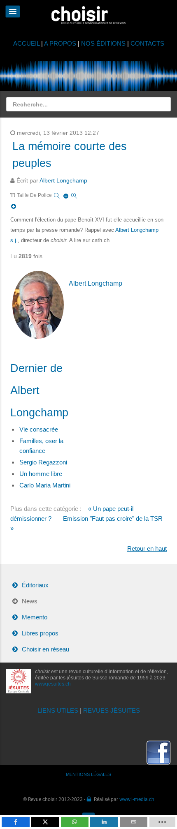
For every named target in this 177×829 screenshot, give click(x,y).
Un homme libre (40, 473)
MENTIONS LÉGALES (88, 774)
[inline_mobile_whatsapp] (74, 822)
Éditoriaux (35, 585)
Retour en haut (147, 548)
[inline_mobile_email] (133, 822)
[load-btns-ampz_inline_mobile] (162, 822)
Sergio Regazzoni (43, 462)
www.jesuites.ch (53, 684)
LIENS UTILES (57, 710)
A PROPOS (60, 43)
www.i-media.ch (136, 799)
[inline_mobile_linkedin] (104, 822)
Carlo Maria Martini (44, 485)
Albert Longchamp (63, 181)
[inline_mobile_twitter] (45, 822)
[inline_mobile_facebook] (15, 822)
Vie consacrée (38, 429)
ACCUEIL (27, 43)
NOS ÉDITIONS (103, 43)
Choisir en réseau (45, 649)
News (29, 601)
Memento (34, 617)
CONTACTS (147, 43)
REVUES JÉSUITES (111, 710)
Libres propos (40, 633)
